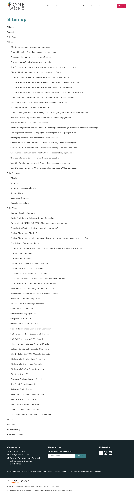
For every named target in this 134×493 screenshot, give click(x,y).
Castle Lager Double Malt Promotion (27, 243)
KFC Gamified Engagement (23, 314)
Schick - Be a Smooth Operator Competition (30, 349)
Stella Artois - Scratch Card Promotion (28, 359)
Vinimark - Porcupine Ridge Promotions (28, 394)
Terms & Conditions (16, 434)
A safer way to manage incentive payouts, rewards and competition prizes (43, 67)
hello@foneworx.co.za (19, 455)
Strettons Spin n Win (20, 374)
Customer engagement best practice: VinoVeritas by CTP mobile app (41, 87)
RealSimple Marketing (57, 490)
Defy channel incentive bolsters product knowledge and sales (38, 278)
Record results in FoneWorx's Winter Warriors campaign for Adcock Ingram (44, 143)
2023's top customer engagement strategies (30, 47)
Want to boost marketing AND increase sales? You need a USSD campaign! (44, 168)
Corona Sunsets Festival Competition (27, 268)
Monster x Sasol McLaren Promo (25, 324)
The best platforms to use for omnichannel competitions (35, 158)
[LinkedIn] (110, 453)
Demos (11, 424)
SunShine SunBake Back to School (26, 379)
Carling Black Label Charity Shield (26, 233)
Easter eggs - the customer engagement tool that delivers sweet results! (42, 97)
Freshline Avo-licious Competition (25, 298)
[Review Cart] (130, 484)
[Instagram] (106, 453)
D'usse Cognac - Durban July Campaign (29, 273)
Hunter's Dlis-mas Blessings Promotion (27, 304)
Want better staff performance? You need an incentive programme (40, 163)
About (11, 32)
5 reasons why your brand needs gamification (31, 57)
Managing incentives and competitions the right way (34, 138)
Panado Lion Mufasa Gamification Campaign (31, 329)
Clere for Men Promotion (22, 253)
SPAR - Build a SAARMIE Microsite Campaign (31, 354)
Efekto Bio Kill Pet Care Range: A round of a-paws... (33, 288)
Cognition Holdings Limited (51, 486)
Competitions (17, 193)
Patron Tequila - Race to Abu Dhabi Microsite (30, 334)
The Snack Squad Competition (24, 384)
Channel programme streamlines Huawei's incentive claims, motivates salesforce (46, 248)
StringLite (69, 490)
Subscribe (80, 456)
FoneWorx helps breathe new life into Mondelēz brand (34, 293)
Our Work (12, 208)
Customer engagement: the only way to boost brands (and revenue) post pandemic (47, 92)
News (10, 42)
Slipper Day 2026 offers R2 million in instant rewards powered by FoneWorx (44, 148)
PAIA (91, 472)
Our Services (14, 173)
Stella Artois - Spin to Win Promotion (27, 364)
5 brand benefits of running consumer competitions (33, 52)
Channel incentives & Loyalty (24, 188)
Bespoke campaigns (20, 203)
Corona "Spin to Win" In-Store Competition (29, 263)
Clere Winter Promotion (21, 258)
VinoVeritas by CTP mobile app (24, 399)
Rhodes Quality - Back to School (25, 409)
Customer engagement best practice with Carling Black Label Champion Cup (45, 82)
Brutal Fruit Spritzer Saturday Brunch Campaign (32, 218)
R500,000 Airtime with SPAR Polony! (27, 339)
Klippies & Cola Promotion (22, 319)
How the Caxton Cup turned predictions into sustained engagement (41, 117)
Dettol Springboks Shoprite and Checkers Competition (35, 283)
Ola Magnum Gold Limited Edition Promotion (31, 414)
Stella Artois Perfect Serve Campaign (27, 369)
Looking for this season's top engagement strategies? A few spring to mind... (44, 133)
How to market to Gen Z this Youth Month (29, 122)
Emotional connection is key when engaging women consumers (39, 102)
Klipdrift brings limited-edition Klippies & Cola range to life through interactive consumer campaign (54, 128)
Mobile (14, 178)
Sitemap (98, 472)
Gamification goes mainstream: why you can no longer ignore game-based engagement (50, 112)
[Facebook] (101, 453)
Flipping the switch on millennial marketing (30, 107)
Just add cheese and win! (22, 309)
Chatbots (15, 183)
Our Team (12, 37)
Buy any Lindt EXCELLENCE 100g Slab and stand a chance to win (40, 223)
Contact (12, 419)
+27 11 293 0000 (17, 451)
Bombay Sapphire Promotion (23, 213)
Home (11, 27)
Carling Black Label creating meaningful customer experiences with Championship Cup (49, 238)
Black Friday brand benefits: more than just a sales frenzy (36, 72)
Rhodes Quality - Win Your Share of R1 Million (30, 344)
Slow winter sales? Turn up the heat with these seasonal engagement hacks (44, 153)
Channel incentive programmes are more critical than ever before (40, 77)
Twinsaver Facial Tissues (21, 389)
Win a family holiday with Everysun (26, 404)
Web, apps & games (19, 198)
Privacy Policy (14, 429)
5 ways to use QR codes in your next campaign (31, 62)
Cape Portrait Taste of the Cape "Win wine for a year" (34, 228)
